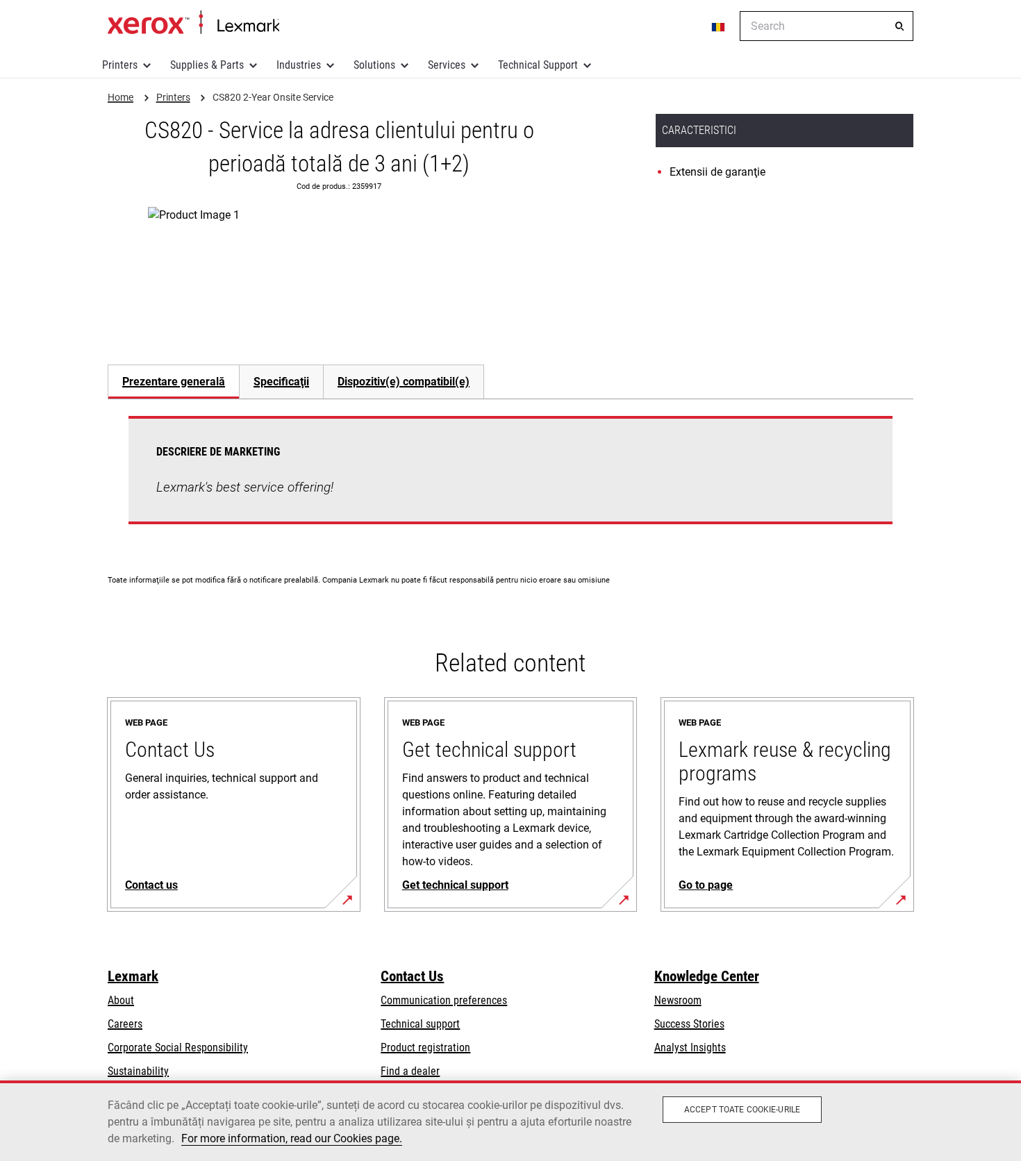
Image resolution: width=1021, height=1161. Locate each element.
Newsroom (678, 1000)
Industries (298, 65)
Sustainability (138, 1071)
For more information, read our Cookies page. (291, 1138)
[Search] (899, 26)
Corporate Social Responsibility (178, 1047)
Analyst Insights (690, 1047)
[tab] (173, 382)
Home (193, 23)
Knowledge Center (706, 976)
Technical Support (538, 65)
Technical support (420, 1023)
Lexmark (133, 976)
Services (446, 65)
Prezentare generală (173, 381)
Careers (125, 1023)
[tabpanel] (510, 478)
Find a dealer (410, 1071)
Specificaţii (281, 381)
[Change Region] (719, 26)
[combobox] (826, 26)
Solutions (374, 65)
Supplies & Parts (207, 65)
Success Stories (689, 1023)
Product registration (425, 1047)
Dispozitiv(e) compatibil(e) (404, 381)
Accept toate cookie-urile (742, 1109)
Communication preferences (444, 1000)
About (121, 1000)
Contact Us (412, 976)
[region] (510, 1120)
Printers (120, 65)
